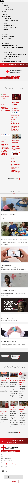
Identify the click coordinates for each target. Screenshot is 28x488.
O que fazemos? (6, 16)
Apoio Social (8, 18)
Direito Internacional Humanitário (15, 54)
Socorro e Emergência (11, 21)
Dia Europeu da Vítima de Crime (16, 148)
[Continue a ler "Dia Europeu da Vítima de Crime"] (16, 136)
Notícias (4, 12)
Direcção (6, 7)
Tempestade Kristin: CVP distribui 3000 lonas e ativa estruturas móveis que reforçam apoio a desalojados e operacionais (14, 419)
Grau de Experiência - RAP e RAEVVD (5, 108)
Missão (6, 5)
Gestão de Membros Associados (20, 64)
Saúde (5, 23)
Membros (5, 34)
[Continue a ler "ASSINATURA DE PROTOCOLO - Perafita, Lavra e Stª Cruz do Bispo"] (15, 153)
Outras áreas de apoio (11, 27)
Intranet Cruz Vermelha (6, 64)
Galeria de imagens (8, 36)
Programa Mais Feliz (7, 316)
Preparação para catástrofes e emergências (14, 239)
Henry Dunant (8, 52)
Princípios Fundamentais (11, 56)
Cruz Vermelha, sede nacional (11, 61)
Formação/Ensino (9, 25)
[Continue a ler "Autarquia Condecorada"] (16, 97)
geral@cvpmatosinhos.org (10, 463)
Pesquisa (16, 78)
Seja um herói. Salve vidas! (9, 214)
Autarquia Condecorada (16, 109)
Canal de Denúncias (23, 66)
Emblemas (7, 59)
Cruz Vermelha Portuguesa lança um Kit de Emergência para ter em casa (4, 419)
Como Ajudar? (6, 38)
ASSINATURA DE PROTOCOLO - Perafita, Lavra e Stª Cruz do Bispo (15, 168)
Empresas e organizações (8, 341)
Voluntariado (6, 32)
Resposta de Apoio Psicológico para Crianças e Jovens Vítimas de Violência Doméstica (5, 149)
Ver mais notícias (13, 178)
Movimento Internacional (10, 45)
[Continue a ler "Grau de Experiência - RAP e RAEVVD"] (5, 96)
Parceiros (5, 41)
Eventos (4, 14)
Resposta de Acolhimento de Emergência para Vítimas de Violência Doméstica (15, 126)
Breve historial (9, 9)
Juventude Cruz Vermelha (8, 290)
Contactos (5, 43)
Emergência (5, 30)
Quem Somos (5, 3)
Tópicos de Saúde (6, 265)
